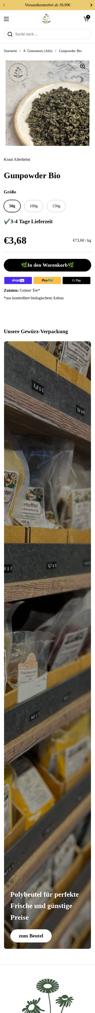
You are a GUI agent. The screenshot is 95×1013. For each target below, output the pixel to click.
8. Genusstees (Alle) (38, 51)
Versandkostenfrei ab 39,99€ (47, 5)
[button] (86, 19)
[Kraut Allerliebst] (46, 19)
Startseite (10, 51)
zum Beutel (31, 935)
